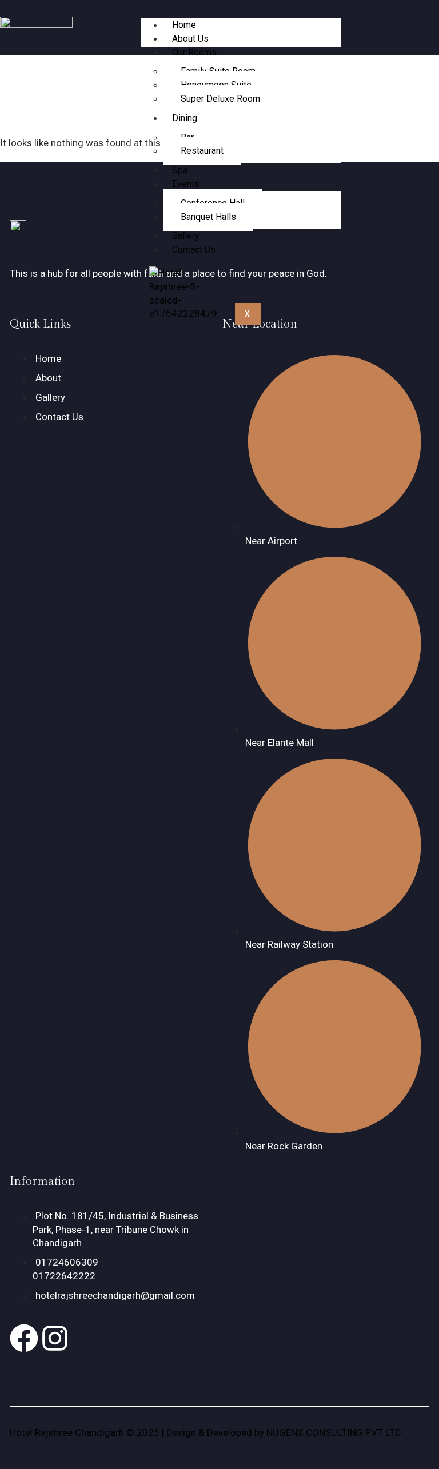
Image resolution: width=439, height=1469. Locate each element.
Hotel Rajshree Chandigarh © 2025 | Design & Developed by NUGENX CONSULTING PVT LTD (205, 1432)
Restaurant (202, 150)
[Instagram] (55, 1338)
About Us (190, 38)
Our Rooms (194, 52)
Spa (179, 170)
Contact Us (193, 249)
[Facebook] (24, 1338)
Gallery (185, 235)
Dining (184, 118)
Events (185, 183)
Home (184, 24)
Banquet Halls (208, 216)
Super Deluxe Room (220, 98)
